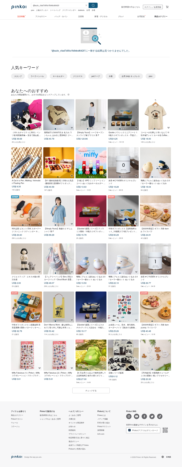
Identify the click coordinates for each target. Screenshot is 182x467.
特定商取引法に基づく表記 (79, 438)
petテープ (96, 76)
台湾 (88, 10)
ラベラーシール (37, 76)
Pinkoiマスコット (104, 426)
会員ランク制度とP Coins (79, 445)
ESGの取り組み (103, 423)
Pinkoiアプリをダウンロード (145, 430)
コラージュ (15, 426)
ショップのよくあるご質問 (50, 419)
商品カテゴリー (17, 415)
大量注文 (72, 419)
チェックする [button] (91, 390)
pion (32, 10)
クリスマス (77, 76)
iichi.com (100, 434)
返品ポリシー (74, 441)
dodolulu (81, 10)
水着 (93, 10)
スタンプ (18, 76)
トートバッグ (55, 10)
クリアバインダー (69, 10)
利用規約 (72, 430)
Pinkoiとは (101, 415)
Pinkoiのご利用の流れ (77, 449)
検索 (93, 5)
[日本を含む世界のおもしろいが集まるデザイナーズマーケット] (18, 7)
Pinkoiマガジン (17, 419)
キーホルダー (58, 76)
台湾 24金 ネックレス (131, 76)
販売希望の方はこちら (130, 6)
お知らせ (72, 426)
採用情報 (100, 430)
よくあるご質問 (75, 415)
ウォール (14, 423)
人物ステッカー (42, 10)
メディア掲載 (102, 419)
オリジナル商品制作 (76, 423)
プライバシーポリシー (77, 434)
